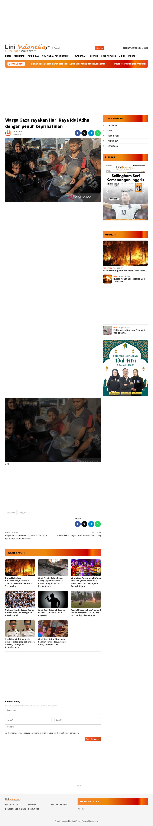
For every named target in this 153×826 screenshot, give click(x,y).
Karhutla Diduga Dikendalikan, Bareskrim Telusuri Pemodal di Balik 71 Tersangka (19, 582)
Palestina (11, 512)
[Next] (143, 191)
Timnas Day (112, 141)
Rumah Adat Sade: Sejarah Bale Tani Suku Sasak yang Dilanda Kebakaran (43, 63)
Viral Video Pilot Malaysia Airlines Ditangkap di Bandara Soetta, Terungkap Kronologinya (20, 643)
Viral (109, 130)
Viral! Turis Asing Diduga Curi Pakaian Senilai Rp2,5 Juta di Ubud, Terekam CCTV (52, 642)
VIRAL (115, 276)
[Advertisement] (76, 21)
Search (100, 48)
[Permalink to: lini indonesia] (8, 133)
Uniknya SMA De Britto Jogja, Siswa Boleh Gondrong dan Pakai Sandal (19, 613)
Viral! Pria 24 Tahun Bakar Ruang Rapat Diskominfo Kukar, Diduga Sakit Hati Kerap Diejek (50, 582)
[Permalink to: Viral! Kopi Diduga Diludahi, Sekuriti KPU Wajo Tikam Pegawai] (53, 599)
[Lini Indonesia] (27, 47)
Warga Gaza (24, 512)
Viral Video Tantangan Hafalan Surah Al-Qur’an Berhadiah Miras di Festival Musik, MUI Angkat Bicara (86, 582)
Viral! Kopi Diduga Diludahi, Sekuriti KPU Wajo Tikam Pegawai (51, 613)
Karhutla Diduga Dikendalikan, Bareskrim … (125, 270)
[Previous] (107, 191)
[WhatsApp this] (98, 133)
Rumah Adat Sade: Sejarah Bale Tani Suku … (129, 280)
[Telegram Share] (91, 133)
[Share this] (78, 133)
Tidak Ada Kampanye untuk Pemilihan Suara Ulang (79, 534)
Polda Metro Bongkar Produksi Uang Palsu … (129, 331)
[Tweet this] (84, 133)
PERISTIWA (107, 268)
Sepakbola (112, 146)
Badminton (113, 136)
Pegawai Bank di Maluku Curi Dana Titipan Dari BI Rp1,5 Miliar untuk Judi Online (26, 535)
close (79, 786)
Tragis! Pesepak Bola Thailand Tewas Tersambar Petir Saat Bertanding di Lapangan (86, 613)
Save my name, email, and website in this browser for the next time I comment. (43, 733)
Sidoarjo (112, 125)
